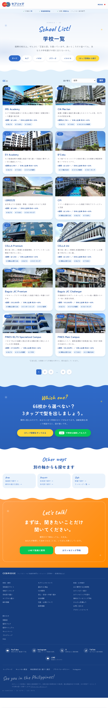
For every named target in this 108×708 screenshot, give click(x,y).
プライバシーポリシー (61, 669)
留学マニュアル (8, 627)
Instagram (77, 669)
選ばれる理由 (43, 587)
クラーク (53, 58)
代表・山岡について (45, 602)
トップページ (8, 669)
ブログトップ (8, 635)
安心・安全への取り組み (47, 594)
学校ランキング (8, 590)
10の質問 (41, 590)
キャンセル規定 (21, 669)
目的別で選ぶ (8, 594)
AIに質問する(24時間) (81, 587)
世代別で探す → (46, 484)
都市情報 (6, 602)
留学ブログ (7, 623)
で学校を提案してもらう (73, 432)
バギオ (39, 58)
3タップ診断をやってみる (35, 432)
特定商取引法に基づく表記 (40, 669)
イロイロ (67, 58)
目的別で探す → (46, 481)
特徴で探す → (80, 481)
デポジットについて (80, 609)
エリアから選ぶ (8, 598)
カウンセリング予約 (71, 550)
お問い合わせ (78, 606)
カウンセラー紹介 (80, 590)
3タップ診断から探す (87, 58)
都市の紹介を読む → (13, 484)
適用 (101, 80)
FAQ (4, 639)
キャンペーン (8, 631)
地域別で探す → (11, 481)
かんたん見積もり (80, 602)
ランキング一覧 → (82, 484)
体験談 (5, 620)
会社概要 (41, 598)
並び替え (66, 80)
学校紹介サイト (8, 587)
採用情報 (41, 606)
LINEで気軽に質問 (36, 550)
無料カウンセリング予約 (82, 598)
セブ (27, 58)
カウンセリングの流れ (81, 594)
